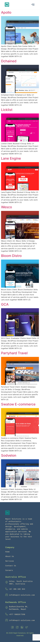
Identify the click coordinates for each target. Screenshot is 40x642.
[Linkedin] (22, 627)
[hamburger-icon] (32, 5)
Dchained (8, 61)
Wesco (6, 207)
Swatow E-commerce (18, 404)
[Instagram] (17, 627)
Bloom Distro (11, 256)
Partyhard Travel (14, 353)
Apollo (6, 12)
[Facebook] (12, 627)
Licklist (6, 110)
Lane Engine (11, 158)
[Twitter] (27, 627)
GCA (5, 304)
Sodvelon (8, 455)
